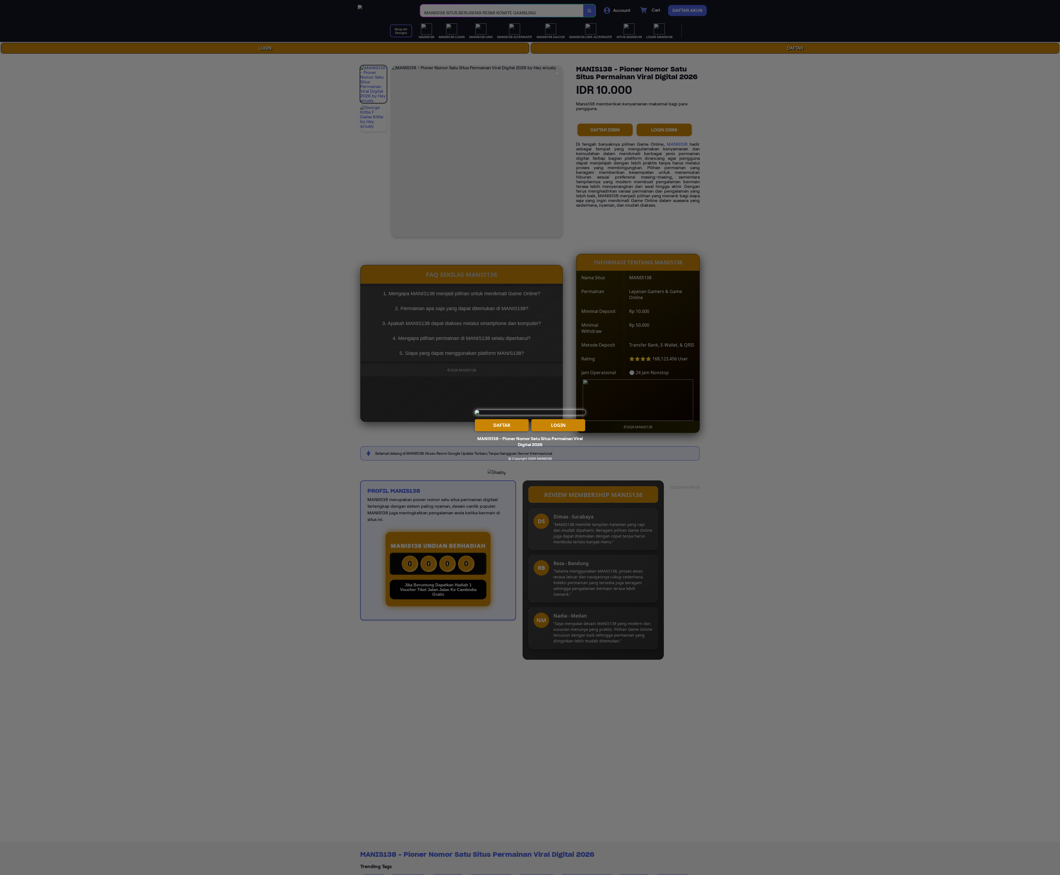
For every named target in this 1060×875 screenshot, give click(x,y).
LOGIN (558, 425)
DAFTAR (501, 425)
